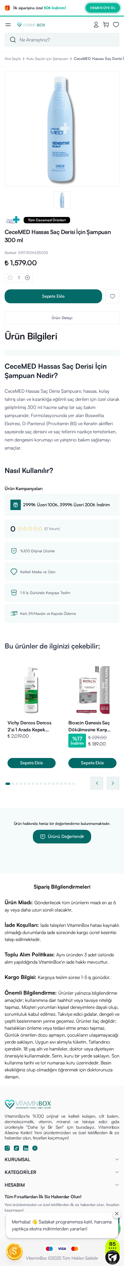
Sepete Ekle (53, 296)
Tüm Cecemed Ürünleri (47, 220)
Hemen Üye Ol (102, 8)
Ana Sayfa (13, 58)
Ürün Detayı (62, 317)
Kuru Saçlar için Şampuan (47, 58)
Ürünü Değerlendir (66, 836)
